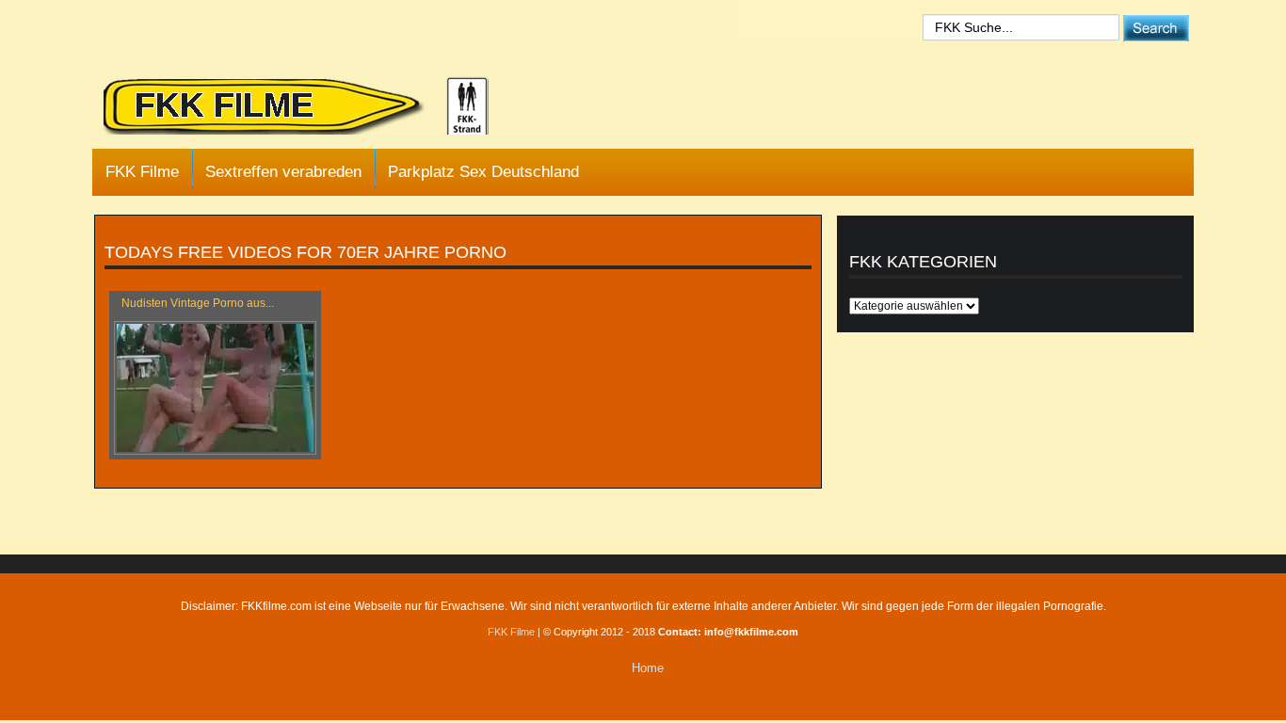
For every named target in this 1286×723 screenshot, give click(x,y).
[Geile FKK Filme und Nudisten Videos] (309, 107)
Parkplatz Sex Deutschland (483, 172)
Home (648, 668)
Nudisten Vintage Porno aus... (197, 303)
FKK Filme (142, 172)
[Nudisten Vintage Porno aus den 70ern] (215, 388)
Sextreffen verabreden (283, 172)
